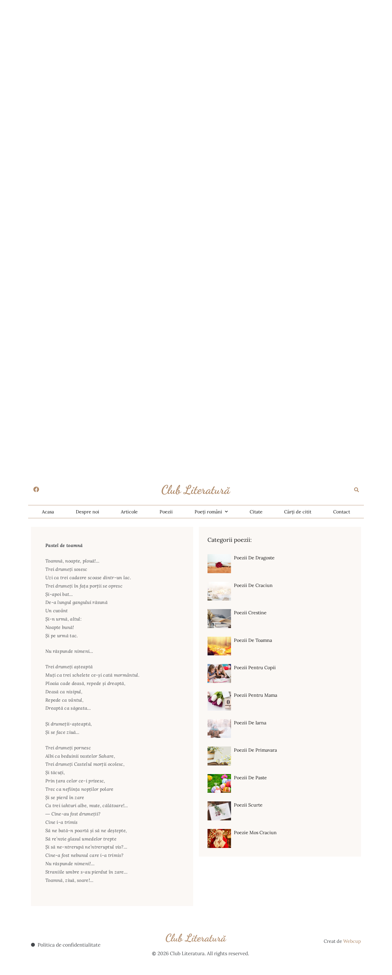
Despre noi (87, 512)
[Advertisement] (172, 40)
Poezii (166, 512)
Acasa (48, 512)
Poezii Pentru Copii (255, 667)
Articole (129, 512)
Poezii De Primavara (255, 750)
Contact (341, 512)
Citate (256, 512)
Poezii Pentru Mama (255, 695)
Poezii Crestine (250, 612)
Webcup (352, 941)
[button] (356, 489)
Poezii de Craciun (253, 585)
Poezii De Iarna (250, 723)
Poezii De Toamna (253, 640)
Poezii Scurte (248, 805)
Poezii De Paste (250, 777)
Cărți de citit (297, 512)
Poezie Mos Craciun (255, 832)
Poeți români (208, 512)
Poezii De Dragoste (254, 558)
